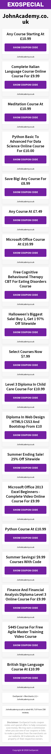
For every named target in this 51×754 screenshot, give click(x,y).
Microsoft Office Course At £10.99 (25, 241)
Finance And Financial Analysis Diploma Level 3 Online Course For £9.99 (25, 594)
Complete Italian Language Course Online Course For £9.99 (25, 71)
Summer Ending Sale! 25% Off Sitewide (25, 456)
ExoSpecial (25, 4)
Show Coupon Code (25, 47)
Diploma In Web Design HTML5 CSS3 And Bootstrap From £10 (25, 421)
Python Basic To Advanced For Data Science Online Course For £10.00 (25, 143)
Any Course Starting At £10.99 (25, 36)
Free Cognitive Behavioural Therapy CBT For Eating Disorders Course (25, 279)
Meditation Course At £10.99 (25, 106)
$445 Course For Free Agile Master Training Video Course (25, 632)
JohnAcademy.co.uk (25, 56)
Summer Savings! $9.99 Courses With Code (25, 559)
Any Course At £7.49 (25, 211)
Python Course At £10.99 (25, 528)
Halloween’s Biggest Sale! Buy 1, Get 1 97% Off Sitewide (25, 319)
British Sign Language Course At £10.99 (25, 667)
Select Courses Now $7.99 (25, 354)
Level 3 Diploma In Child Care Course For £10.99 (25, 386)
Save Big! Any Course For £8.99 (25, 181)
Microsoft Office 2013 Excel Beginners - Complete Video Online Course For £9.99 (25, 493)
